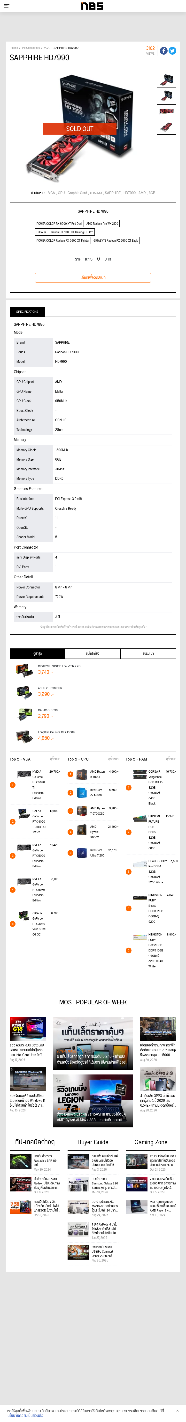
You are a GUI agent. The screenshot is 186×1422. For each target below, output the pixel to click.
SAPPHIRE (113, 193)
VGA (51, 193)
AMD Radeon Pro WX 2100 (102, 224)
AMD (142, 193)
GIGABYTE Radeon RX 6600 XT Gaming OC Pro (65, 232)
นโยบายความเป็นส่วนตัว (25, 1416)
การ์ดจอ (96, 193)
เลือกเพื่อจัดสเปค (93, 278)
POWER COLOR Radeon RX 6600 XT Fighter (63, 241)
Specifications (27, 312)
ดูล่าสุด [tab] (37, 654)
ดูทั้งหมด (55, 759)
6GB (152, 193)
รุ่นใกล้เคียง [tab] (92, 654)
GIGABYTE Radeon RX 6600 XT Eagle (115, 241)
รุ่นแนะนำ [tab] (148, 654)
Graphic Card (77, 193)
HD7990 (130, 193)
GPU (61, 193)
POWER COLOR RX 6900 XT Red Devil (59, 224)
